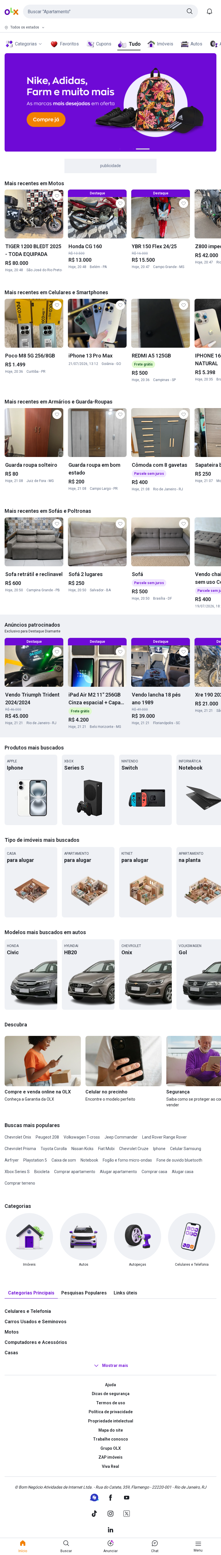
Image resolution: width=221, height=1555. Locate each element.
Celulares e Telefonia (28, 1311)
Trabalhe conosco (110, 1439)
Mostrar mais (115, 1365)
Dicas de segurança (110, 1393)
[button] (110, 11)
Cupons (103, 44)
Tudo (134, 44)
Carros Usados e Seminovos (35, 1321)
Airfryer (12, 1160)
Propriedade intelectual (110, 1421)
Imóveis (165, 44)
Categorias (26, 44)
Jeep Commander (121, 1137)
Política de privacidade (111, 1411)
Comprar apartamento (74, 1171)
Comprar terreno (20, 1183)
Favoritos (69, 44)
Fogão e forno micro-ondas (127, 1160)
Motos (12, 1332)
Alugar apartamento (118, 1171)
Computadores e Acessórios (36, 1342)
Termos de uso (110, 1403)
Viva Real (110, 1466)
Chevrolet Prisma (20, 1148)
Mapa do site (110, 1430)
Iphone (159, 1148)
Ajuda (110, 1384)
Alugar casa (182, 1171)
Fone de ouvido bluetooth (179, 1160)
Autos (196, 44)
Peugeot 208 (47, 1137)
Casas (11, 1352)
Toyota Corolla (54, 1148)
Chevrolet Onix (18, 1137)
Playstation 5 (35, 1160)
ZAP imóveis (110, 1457)
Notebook (89, 1160)
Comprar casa (154, 1171)
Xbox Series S (17, 1171)
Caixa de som (64, 1160)
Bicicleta (41, 1171)
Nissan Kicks (82, 1148)
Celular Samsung (185, 1148)
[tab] (31, 1293)
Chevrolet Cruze (133, 1148)
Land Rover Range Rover (164, 1137)
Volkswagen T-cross (82, 1137)
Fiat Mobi (106, 1148)
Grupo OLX (110, 1448)
